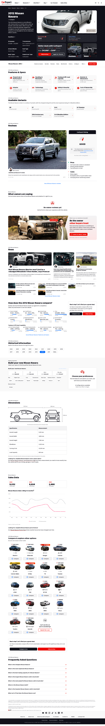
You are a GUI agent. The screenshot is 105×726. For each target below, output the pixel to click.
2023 (30, 349)
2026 (11, 349)
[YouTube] (43, 713)
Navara (22, 8)
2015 (23, 352)
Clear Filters (63, 368)
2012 (42, 352)
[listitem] (55, 352)
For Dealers (56, 716)
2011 (49, 352)
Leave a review (75, 39)
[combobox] (20, 63)
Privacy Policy (45, 720)
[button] (74, 50)
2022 (36, 349)
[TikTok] (52, 713)
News (16, 3)
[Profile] (101, 2)
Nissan (18, 8)
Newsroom (31, 716)
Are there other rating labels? (81, 155)
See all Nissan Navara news (52, 296)
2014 (30, 352)
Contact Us (65, 716)
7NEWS (73, 716)
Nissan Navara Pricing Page (18, 530)
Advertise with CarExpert (43, 716)
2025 (17, 349)
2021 (42, 349)
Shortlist (36, 3)
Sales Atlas (64, 3)
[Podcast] (62, 713)
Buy (45, 3)
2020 (48, 349)
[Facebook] (46, 713)
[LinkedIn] (59, 713)
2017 (11, 352)
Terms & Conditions (53, 720)
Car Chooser (54, 3)
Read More (11, 36)
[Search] (98, 2)
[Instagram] (49, 713)
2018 (61, 349)
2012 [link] (25, 8)
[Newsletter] (95, 2)
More (83, 63)
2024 (23, 349)
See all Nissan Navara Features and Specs (37, 335)
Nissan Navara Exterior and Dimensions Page (23, 460)
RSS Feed (61, 720)
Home (9, 8)
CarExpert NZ (81, 716)
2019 (55, 349)
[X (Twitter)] (55, 713)
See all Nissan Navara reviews (52, 183)
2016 (17, 352)
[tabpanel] (52, 154)
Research (25, 3)
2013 (36, 352)
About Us (22, 716)
